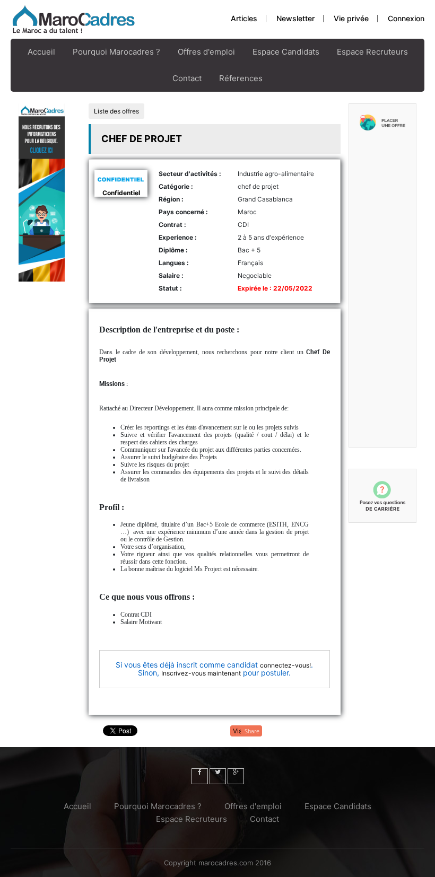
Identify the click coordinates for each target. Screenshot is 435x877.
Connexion (406, 18)
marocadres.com (225, 862)
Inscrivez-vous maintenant (201, 673)
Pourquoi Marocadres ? (116, 52)
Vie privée (351, 18)
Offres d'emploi (206, 52)
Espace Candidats (286, 52)
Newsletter (295, 18)
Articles (244, 18)
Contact (187, 78)
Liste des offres (116, 111)
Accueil (41, 52)
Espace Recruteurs (372, 52)
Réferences (241, 78)
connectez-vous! (285, 665)
